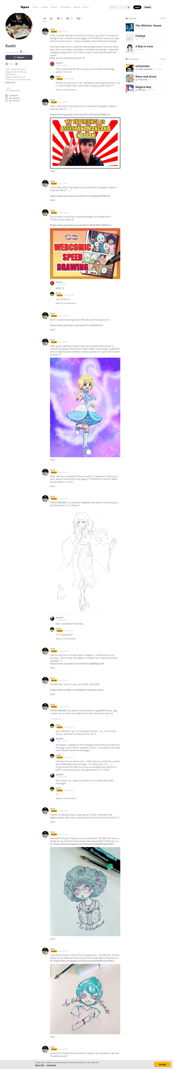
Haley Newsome (145, 69)
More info (39, 1065)
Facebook (13, 95)
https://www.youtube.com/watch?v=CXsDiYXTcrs (76, 325)
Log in (137, 7)
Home (35, 7)
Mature (77, 7)
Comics (44, 7)
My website (14, 98)
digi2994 (59, 617)
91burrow (142, 79)
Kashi (52, 29)
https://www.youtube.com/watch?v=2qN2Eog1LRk (77, 663)
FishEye (140, 36)
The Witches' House (148, 25)
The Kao (141, 90)
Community (65, 7)
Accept (162, 1064)
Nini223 (59, 63)
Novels (54, 7)
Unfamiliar (142, 66)
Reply (66, 89)
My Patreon (14, 101)
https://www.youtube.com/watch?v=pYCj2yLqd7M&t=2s (80, 114)
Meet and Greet (146, 76)
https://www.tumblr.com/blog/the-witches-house (77, 689)
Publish (148, 7)
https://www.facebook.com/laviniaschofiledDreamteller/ (83, 843)
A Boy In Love (144, 46)
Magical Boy (143, 87)
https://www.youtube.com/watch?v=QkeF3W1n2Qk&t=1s (81, 225)
